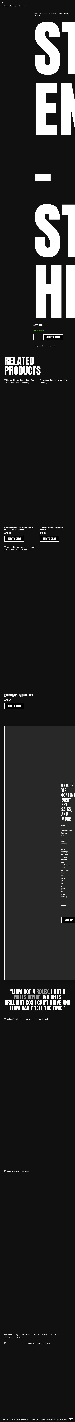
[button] (14, 539)
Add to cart (53, 337)
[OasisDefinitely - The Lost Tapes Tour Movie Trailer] (37, 1091)
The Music (54, 1334)
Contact (20, 1337)
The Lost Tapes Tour (49, 346)
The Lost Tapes (39, 1334)
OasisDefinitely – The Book (17, 1334)
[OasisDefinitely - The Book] (37, 1243)
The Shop (8, 1337)
